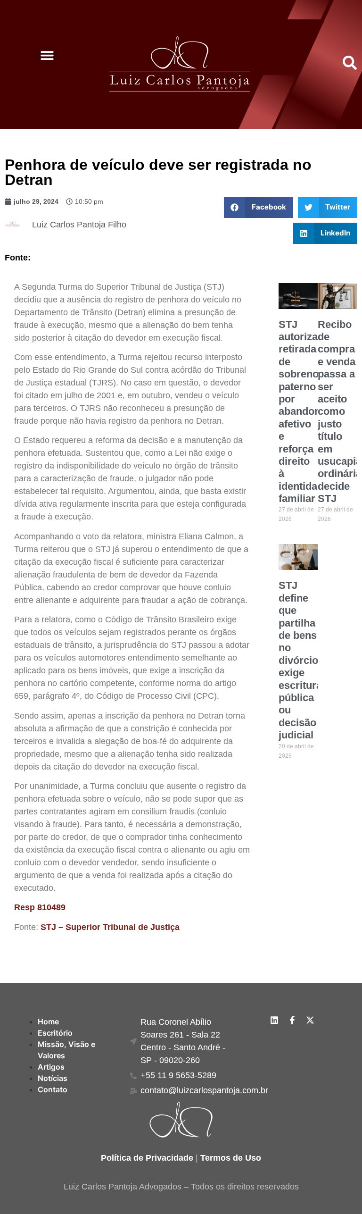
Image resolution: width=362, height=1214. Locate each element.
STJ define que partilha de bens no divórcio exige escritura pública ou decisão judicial (300, 660)
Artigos (51, 1067)
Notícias (52, 1078)
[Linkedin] (274, 1020)
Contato (52, 1089)
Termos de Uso (230, 1158)
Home (48, 1021)
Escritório (55, 1033)
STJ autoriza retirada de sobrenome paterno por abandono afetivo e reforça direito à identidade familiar (306, 411)
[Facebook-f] (292, 1020)
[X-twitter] (310, 1020)
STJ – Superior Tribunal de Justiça (110, 927)
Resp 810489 (40, 907)
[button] (47, 55)
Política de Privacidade (147, 1158)
